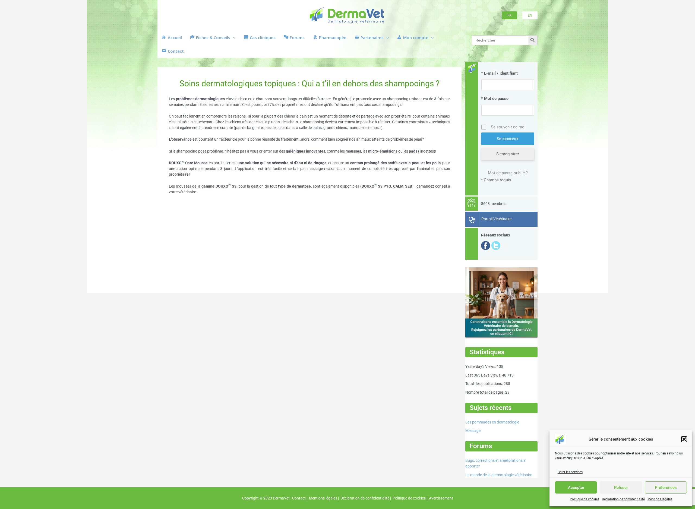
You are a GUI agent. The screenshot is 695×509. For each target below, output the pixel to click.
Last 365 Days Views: (483, 375)
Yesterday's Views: (481, 366)
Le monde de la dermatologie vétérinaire (498, 475)
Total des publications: (484, 383)
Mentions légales (659, 499)
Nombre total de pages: (485, 392)
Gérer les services (570, 472)
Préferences (666, 487)
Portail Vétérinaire (496, 219)
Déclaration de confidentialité (623, 499)
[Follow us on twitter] (495, 245)
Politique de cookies (584, 499)
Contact (299, 498)
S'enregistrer (507, 153)
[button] (684, 439)
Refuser (621, 487)
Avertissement (440, 498)
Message (473, 430)
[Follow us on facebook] (485, 245)
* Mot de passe (494, 98)
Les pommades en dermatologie (492, 422)
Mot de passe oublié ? (508, 172)
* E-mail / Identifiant (499, 73)
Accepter (576, 487)
